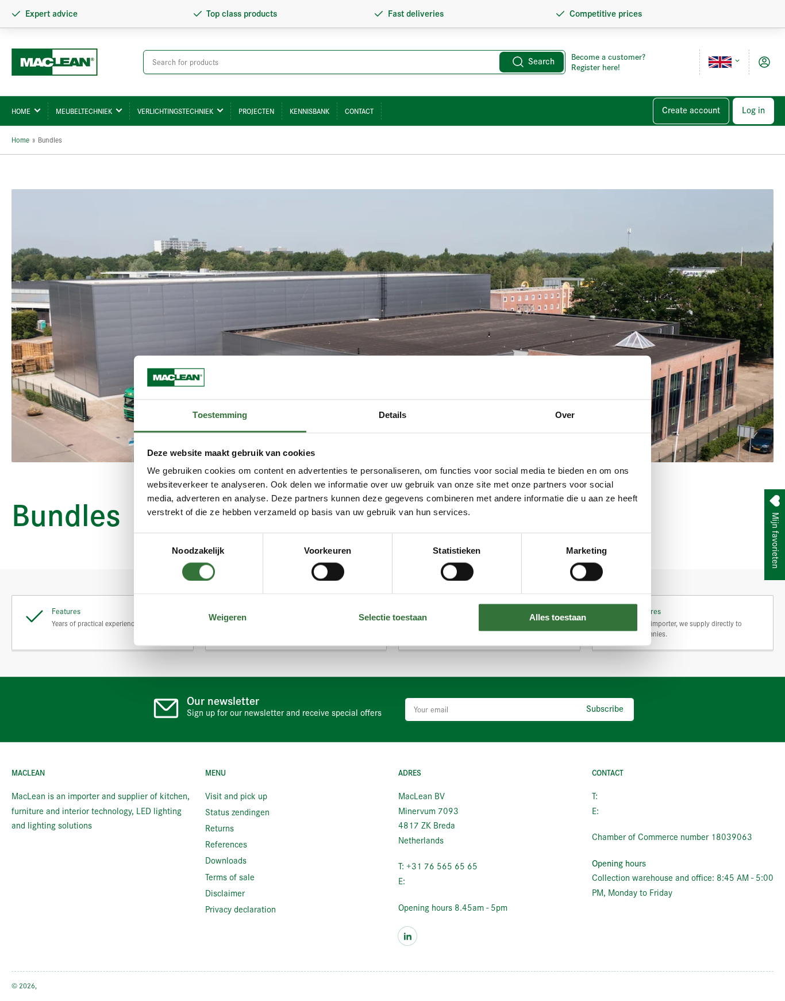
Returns (219, 828)
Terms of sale (230, 877)
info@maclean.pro (441, 881)
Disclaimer (225, 893)
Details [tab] (393, 415)
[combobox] (354, 62)
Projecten (256, 111)
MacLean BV (57, 985)
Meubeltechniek (84, 111)
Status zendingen (237, 812)
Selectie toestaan (393, 618)
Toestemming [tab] (220, 415)
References (226, 844)
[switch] (327, 571)
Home (20, 111)
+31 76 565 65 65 (635, 796)
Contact (359, 111)
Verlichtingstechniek (175, 111)
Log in (753, 110)
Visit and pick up (236, 796)
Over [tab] (565, 415)
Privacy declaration (240, 909)
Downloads (226, 861)
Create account (691, 110)
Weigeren (228, 618)
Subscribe (605, 709)
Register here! (595, 67)
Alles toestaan (557, 618)
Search (541, 61)
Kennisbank (309, 111)
